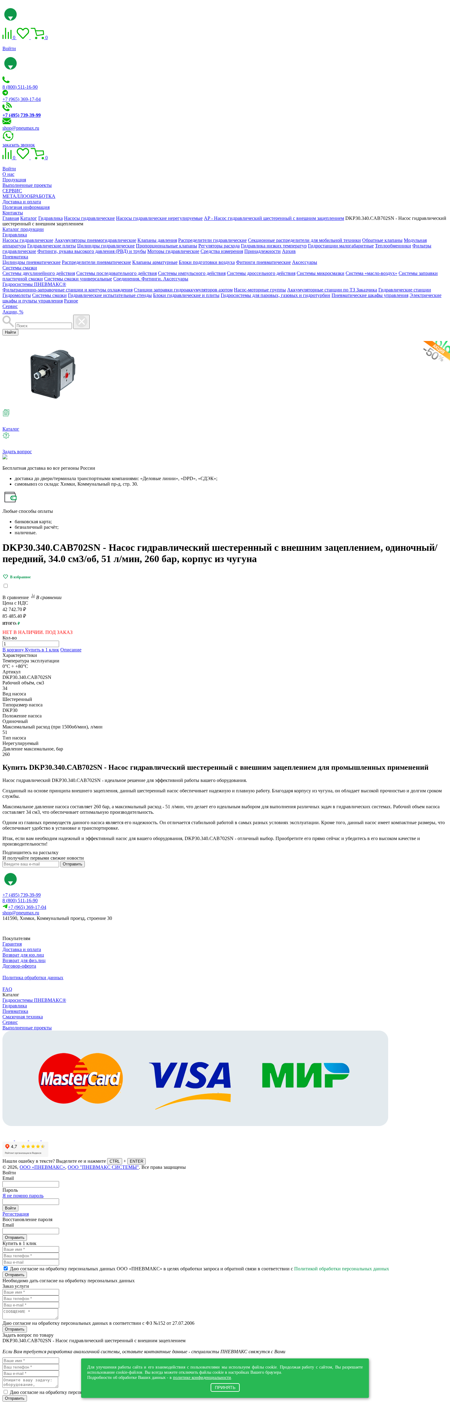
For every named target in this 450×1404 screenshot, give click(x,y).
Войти (9, 48)
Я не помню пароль (22, 1195)
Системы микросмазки (320, 273)
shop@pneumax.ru (20, 128)
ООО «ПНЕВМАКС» (42, 1167)
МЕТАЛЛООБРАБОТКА (28, 196)
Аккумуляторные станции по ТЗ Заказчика (332, 289)
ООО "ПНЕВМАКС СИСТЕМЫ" (103, 1167)
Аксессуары (304, 262)
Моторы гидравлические (173, 251)
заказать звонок (18, 144)
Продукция (14, 179)
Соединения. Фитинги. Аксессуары (150, 278)
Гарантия (12, 943)
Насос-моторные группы (260, 289)
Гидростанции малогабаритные (341, 245)
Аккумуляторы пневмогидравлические (95, 240)
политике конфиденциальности (202, 1377)
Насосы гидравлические (27, 240)
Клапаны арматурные (155, 262)
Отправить (72, 864)
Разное (71, 300)
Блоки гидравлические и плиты (186, 295)
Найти (10, 332)
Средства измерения (222, 251)
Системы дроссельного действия (261, 273)
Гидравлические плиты (51, 245)
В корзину (13, 649)
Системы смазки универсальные (78, 278)
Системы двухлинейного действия (38, 273)
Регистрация (15, 1214)
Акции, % (12, 311)
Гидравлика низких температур (274, 245)
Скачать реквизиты (30, 928)
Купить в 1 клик (42, 649)
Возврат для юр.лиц (23, 955)
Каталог (10, 429)
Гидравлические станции (404, 289)
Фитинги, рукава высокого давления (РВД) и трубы (91, 251)
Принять (225, 1387)
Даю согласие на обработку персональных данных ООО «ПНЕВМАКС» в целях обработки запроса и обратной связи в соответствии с (199, 1268)
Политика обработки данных (32, 977)
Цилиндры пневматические (31, 262)
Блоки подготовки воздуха (207, 262)
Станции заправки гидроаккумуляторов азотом (183, 289)
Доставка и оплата (21, 201)
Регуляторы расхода (219, 245)
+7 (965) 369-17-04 (21, 99)
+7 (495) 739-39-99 (21, 895)
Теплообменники (393, 245)
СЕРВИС (12, 190)
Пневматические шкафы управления (370, 295)
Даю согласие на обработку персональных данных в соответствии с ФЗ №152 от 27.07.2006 (98, 1323)
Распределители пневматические (96, 262)
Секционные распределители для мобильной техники (304, 240)
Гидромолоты (16, 295)
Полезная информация (26, 207)
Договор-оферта (19, 966)
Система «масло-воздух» (371, 273)
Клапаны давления (157, 240)
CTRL (115, 1161)
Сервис (10, 306)
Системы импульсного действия (192, 273)
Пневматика (15, 256)
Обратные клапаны (382, 240)
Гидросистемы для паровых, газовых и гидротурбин (275, 295)
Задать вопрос (17, 451)
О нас (8, 174)
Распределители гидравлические (212, 240)
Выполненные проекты (27, 185)
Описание (70, 649)
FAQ (7, 989)
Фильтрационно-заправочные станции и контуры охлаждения (67, 289)
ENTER (136, 1161)
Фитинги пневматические (263, 262)
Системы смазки (19, 267)
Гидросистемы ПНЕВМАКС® (34, 284)
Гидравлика (14, 234)
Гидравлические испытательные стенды (110, 295)
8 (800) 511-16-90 (20, 87)
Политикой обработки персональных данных (341, 1268)
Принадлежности (262, 251)
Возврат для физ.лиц (24, 960)
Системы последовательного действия (116, 273)
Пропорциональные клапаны (166, 245)
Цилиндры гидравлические (106, 245)
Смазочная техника (22, 1016)
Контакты (12, 212)
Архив (289, 251)
